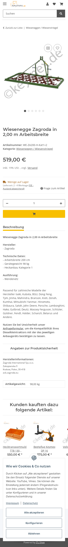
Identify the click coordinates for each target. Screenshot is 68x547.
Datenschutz (30, 503)
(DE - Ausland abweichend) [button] (18, 187)
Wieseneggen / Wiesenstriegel (34, 148)
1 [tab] (25, 111)
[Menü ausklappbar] (5, 2)
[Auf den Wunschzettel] (57, 48)
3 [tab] (32, 111)
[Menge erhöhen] (61, 203)
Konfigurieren (34, 523)
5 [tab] (39, 111)
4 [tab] (36, 111)
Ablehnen (34, 533)
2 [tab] (29, 111)
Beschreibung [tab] (13, 227)
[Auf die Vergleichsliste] (48, 48)
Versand (33, 168)
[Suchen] (61, 13)
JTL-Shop (40, 542)
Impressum (12, 503)
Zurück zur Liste (13, 27)
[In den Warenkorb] (6, 39)
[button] (47, 4)
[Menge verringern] (7, 203)
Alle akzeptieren (34, 512)
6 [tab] (43, 111)
